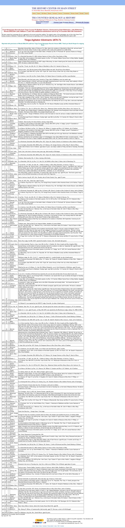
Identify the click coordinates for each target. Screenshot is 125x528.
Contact (62, 525)
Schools (55, 13)
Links (55, 525)
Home (34, 13)
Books (49, 13)
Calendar (45, 525)
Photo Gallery (50, 525)
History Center (74, 13)
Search (86, 13)
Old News (44, 13)
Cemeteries (67, 13)
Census (60, 13)
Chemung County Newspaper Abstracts (64, 22)
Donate (81, 13)
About (37, 525)
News (40, 525)
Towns (38, 13)
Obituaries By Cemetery (82, 22)
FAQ (59, 525)
